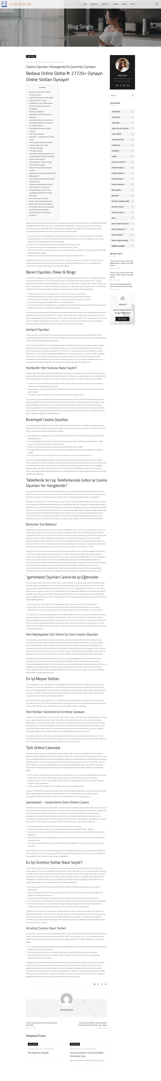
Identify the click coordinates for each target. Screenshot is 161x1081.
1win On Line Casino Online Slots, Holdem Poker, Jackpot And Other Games (122, 263)
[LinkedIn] (105, 984)
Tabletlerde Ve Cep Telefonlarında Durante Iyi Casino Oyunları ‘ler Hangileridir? (40, 106)
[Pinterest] (102, 984)
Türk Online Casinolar (36, 134)
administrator (46, 62)
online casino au (118, 212)
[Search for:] (122, 95)
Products (94, 4)
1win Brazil (116, 117)
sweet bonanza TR (119, 229)
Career (124, 4)
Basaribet (115, 151)
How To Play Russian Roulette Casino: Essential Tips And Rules (121, 285)
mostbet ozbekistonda (120, 201)
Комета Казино (118, 246)
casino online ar (118, 173)
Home (85, 4)
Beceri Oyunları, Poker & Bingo (39, 92)
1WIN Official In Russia (120, 128)
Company (115, 4)
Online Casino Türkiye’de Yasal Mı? (41, 201)
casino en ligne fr (118, 162)
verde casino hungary (120, 240)
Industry (105, 4)
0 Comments (59, 62)
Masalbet (115, 196)
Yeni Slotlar (33, 196)
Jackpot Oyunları (35, 95)
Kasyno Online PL (118, 184)
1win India (115, 123)
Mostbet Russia (118, 207)
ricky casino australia (120, 224)
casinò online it (118, 179)
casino (114, 156)
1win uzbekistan (118, 140)
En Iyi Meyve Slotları (36, 126)
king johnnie (116, 190)
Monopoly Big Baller (36, 148)
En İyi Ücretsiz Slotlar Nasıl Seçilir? (41, 142)
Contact (132, 4)
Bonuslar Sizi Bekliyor (36, 112)
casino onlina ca (118, 168)
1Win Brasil (116, 112)
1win (81, 324)
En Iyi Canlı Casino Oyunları (38, 198)
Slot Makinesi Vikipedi (38, 1052)
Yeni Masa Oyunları (35, 151)
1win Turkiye (31, 56)
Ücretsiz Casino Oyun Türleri (39, 145)
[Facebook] (98, 984)
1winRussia (116, 145)
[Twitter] (94, 984)
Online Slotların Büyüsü (37, 159)
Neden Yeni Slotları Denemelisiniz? (41, 204)
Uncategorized (117, 235)
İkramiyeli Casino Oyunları (38, 100)
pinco (114, 218)
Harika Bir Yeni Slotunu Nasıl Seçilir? (41, 98)
